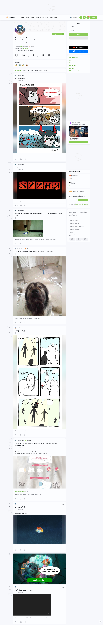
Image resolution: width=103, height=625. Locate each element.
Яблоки (47, 617)
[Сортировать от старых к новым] (63, 70)
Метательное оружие (40, 617)
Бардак (24, 318)
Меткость (32, 617)
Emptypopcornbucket (31, 154)
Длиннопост (31, 494)
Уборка (23, 239)
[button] (28, 56)
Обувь (36, 239)
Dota (24, 201)
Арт (29, 545)
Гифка (27, 239)
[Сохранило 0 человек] (21, 159)
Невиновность (30, 318)
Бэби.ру (71, 235)
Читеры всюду (20, 331)
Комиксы (24, 154)
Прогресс (47, 239)
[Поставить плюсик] (9, 75)
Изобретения (18, 239)
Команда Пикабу (73, 214)
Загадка (20, 201)
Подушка (17, 494)
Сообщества (45, 17)
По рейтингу (26, 70)
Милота (20, 545)
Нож (24, 617)
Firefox (16, 545)
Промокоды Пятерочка (74, 223)
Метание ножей (18, 617)
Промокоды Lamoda (73, 220)
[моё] (32, 70)
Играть (78, 142)
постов (25, 48)
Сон (21, 494)
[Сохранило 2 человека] (20, 550)
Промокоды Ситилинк (74, 229)
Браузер (33, 545)
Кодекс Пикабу (72, 212)
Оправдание (37, 318)
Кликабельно (38, 494)
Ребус (17, 167)
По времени (18, 70)
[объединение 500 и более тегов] (23, 65)
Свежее (32, 17)
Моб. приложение (73, 215)
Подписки (38, 17)
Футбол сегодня (72, 234)
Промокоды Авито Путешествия (76, 231)
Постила (71, 232)
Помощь (71, 211)
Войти (93, 17)
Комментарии (38, 70)
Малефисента (20, 78)
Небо (25, 430)
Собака (16, 318)
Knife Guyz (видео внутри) (24, 590)
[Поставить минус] (9, 80)
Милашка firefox (20, 507)
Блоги (51, 17)
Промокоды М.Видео (73, 222)
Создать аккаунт (78, 38)
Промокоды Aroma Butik (74, 225)
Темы (55, 17)
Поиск (45, 70)
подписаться (83, 199)
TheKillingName (20, 75)
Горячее (22, 17)
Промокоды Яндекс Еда (74, 228)
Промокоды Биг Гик (73, 218)
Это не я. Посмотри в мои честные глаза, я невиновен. (34, 252)
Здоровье (25, 494)
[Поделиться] (25, 159)
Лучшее (27, 17)
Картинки (25, 545)
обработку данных (79, 204)
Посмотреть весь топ (74, 185)
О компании (81, 214)
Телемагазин (53, 239)
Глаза (20, 318)
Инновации (41, 239)
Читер (16, 430)
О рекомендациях (83, 212)
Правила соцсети (83, 211)
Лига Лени (32, 239)
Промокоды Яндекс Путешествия (76, 226)
